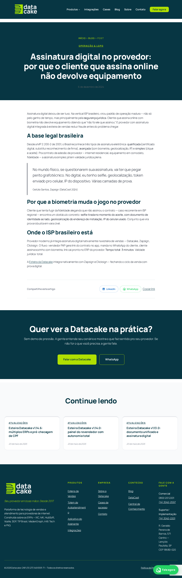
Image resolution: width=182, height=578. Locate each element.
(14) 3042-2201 (167, 518)
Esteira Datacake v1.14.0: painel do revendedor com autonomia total (86, 432)
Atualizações (18, 422)
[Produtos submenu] (79, 9)
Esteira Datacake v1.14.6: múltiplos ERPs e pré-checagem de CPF (31, 432)
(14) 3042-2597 (167, 502)
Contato (102, 514)
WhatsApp (132, 289)
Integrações (74, 530)
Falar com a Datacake (77, 359)
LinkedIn (110, 289)
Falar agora (159, 9)
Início (82, 38)
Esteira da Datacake (41, 262)
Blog (91, 38)
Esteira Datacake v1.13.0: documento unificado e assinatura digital (144, 432)
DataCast (133, 497)
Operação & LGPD (91, 45)
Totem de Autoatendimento (77, 507)
